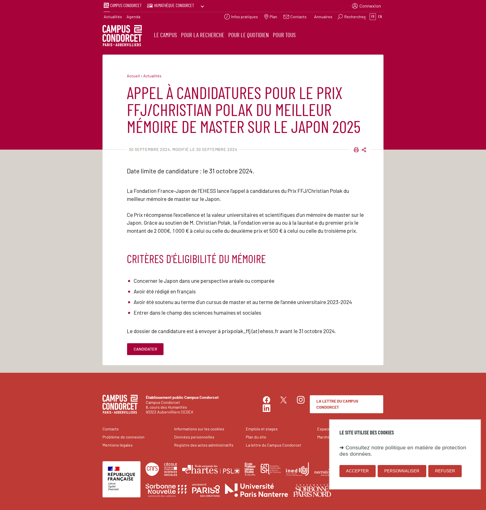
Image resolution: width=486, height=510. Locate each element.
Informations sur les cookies (199, 428)
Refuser (445, 471)
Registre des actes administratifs (203, 445)
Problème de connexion (124, 436)
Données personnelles (194, 436)
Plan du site (256, 436)
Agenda (133, 16)
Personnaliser (401, 471)
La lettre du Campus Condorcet (337, 404)
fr (372, 17)
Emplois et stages (262, 428)
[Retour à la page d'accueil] (122, 36)
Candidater (145, 348)
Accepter (357, 471)
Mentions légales (118, 445)
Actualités (113, 16)
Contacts (111, 428)
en (380, 17)
